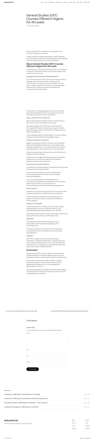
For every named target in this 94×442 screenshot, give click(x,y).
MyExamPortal (9, 2)
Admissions (36, 25)
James (32, 25)
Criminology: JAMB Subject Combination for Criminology (22, 394)
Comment (28, 333)
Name (27, 349)
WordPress (88, 438)
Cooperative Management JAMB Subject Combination (21, 407)
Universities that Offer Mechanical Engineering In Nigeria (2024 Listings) (69, 311)
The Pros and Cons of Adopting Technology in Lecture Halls (21, 311)
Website (28, 361)
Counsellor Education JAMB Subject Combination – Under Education (26, 403)
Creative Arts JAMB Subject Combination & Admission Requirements (26, 398)
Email (27, 355)
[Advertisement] (47, 40)
